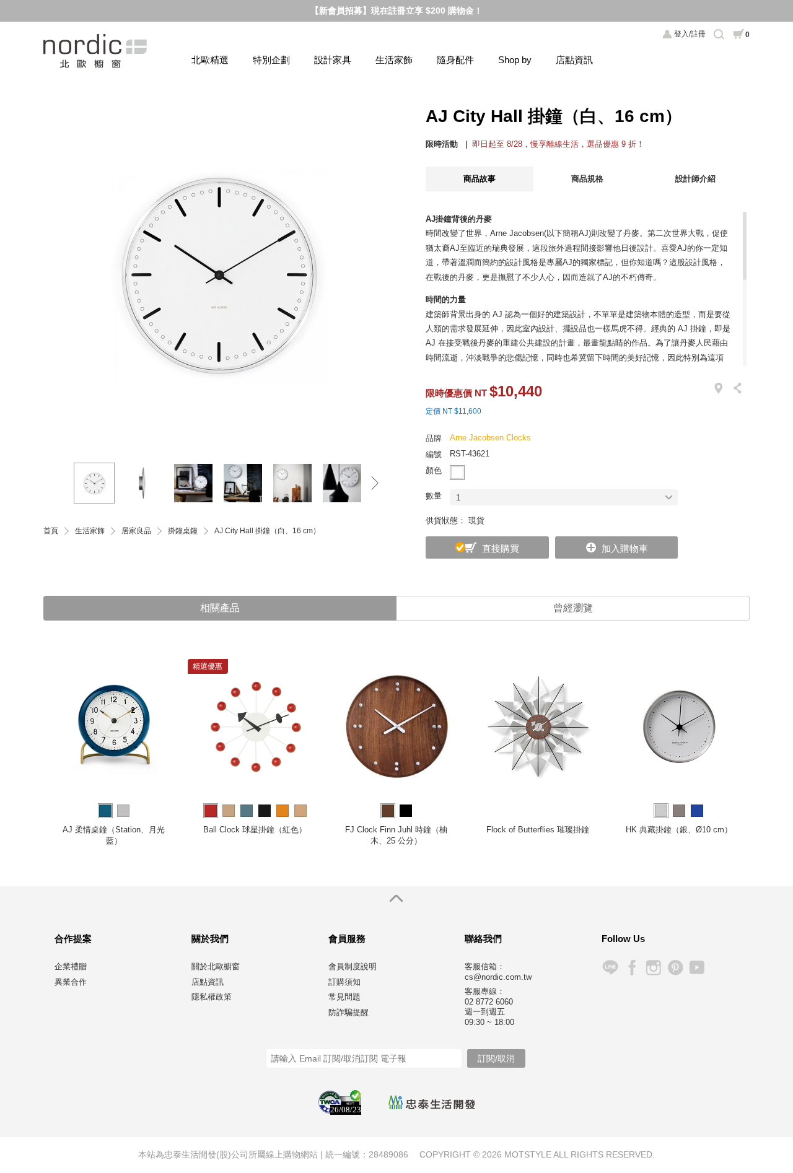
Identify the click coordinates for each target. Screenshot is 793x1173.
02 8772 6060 (489, 1001)
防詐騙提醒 (348, 1012)
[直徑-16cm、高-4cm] (144, 483)
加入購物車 (625, 548)
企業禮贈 (71, 966)
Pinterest (675, 967)
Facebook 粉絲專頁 (631, 967)
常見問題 (344, 996)
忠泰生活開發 (431, 1102)
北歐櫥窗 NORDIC (96, 51)
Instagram (653, 967)
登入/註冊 (690, 34)
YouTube (696, 967)
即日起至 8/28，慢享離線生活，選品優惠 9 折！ (558, 144)
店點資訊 (574, 60)
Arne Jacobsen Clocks (490, 437)
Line (610, 967)
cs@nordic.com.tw (498, 977)
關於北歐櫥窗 (215, 966)
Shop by (515, 60)
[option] (216, 271)
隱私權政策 (211, 996)
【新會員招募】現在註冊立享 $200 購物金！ (396, 10)
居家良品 (136, 531)
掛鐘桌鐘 (183, 531)
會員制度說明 (352, 966)
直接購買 (500, 548)
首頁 (50, 531)
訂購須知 (344, 982)
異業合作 (71, 982)
